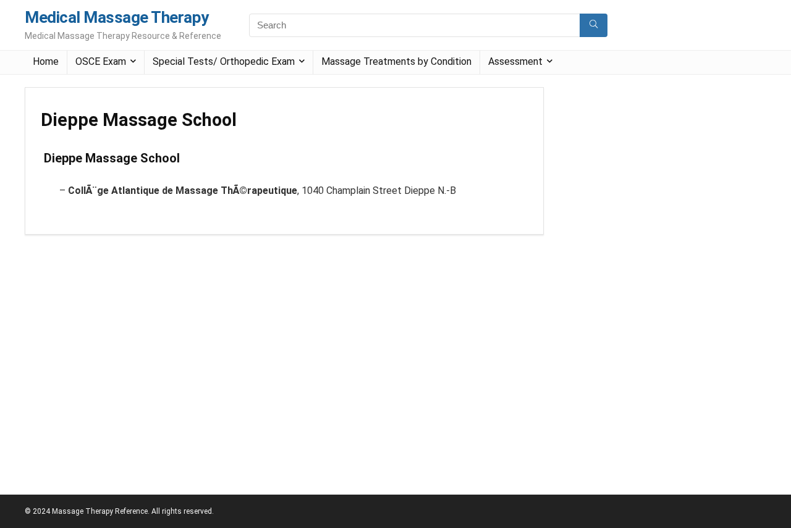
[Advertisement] (651, 272)
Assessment (515, 61)
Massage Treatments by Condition (396, 61)
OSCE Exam (100, 61)
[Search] (593, 25)
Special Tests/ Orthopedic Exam (224, 61)
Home (46, 61)
